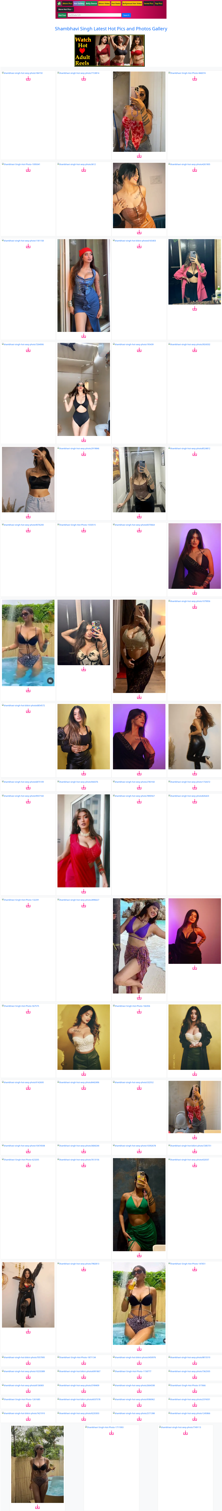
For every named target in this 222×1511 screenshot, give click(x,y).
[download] (28, 78)
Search (126, 15)
